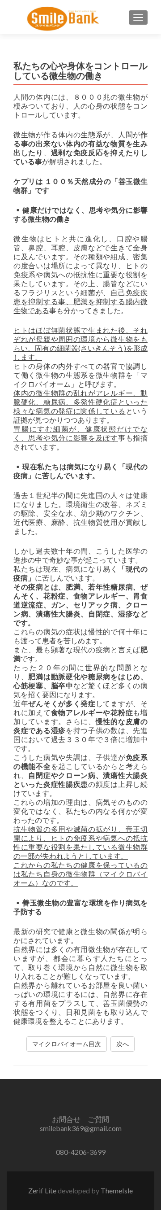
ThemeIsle (117, 1190)
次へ (122, 1044)
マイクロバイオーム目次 (66, 1044)
